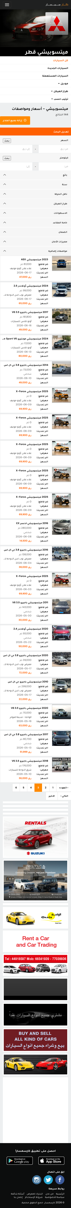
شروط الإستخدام (33, 1197)
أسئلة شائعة (17, 1193)
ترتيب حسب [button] (60, 98)
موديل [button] (64, 83)
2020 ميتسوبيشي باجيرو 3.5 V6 (29, 708)
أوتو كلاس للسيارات (21, 321)
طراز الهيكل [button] (60, 91)
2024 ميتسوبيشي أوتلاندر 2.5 (31, 285)
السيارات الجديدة (58, 68)
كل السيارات (60, 60)
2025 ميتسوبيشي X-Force (32, 391)
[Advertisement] (35, 1113)
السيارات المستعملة (55, 75)
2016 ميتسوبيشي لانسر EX (32, 523)
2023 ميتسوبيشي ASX (34, 259)
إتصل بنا (18, 1197)
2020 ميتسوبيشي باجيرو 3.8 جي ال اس (25, 655)
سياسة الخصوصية (54, 1197)
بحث (6, 140)
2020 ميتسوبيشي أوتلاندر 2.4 (30, 628)
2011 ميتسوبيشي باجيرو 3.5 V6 (30, 602)
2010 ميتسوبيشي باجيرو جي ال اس (28, 681)
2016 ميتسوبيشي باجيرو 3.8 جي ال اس (26, 549)
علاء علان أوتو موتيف (20, 268)
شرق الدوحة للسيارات (20, 769)
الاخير (52, 795)
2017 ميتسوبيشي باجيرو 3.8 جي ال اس (26, 734)
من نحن (49, 1193)
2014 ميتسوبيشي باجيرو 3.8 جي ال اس (26, 365)
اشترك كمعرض (35, 1193)
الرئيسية (60, 1193)
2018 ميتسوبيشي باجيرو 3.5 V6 (30, 760)
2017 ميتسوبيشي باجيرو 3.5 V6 (30, 312)
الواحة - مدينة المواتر (20, 717)
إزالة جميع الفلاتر (13, 120)
